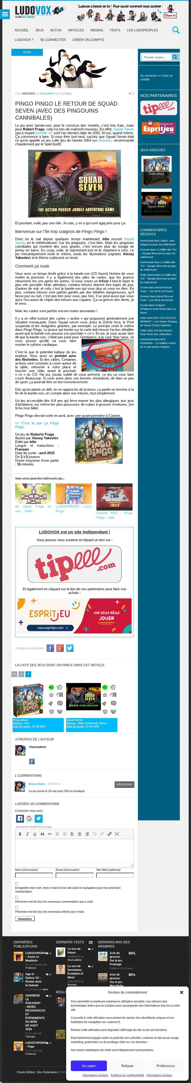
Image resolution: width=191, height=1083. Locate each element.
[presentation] (20, 834)
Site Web (108, 870)
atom (45, 989)
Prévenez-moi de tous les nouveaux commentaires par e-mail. (54, 901)
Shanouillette (47, 93)
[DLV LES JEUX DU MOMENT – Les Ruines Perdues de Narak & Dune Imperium (158, 321)
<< (14, 674)
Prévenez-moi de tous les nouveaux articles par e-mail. (50, 911)
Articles (76, 30)
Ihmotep (144, 296)
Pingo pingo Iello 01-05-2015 (29, 723)
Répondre (124, 784)
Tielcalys (30, 1036)
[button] (181, 992)
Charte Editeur (26, 1072)
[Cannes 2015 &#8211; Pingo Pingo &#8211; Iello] (114, 497)
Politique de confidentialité (127, 1075)
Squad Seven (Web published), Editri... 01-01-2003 (87, 723)
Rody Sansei (147, 274)
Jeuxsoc (104, 140)
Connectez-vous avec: (29, 810)
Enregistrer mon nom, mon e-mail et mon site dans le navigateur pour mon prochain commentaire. (68, 889)
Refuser (127, 1066)
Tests (115, 30)
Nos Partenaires (47, 1072)
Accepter (89, 1066)
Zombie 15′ (44, 133)
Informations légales (95, 1075)
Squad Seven (123, 129)
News (68, 93)
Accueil (22, 30)
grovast (115, 956)
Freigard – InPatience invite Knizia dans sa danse (158, 309)
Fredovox (30, 967)
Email (67, 870)
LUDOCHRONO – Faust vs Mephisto (35, 956)
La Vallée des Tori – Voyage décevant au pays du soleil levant (158, 253)
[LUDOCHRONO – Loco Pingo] (74, 493)
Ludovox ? (24, 40)
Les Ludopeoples (142, 30)
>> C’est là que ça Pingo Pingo (37, 425)
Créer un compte (88, 40)
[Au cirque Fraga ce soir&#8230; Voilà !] (33, 493)
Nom (26, 870)
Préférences (166, 1066)
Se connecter (53, 40)
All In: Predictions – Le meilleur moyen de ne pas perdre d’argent (158, 343)
